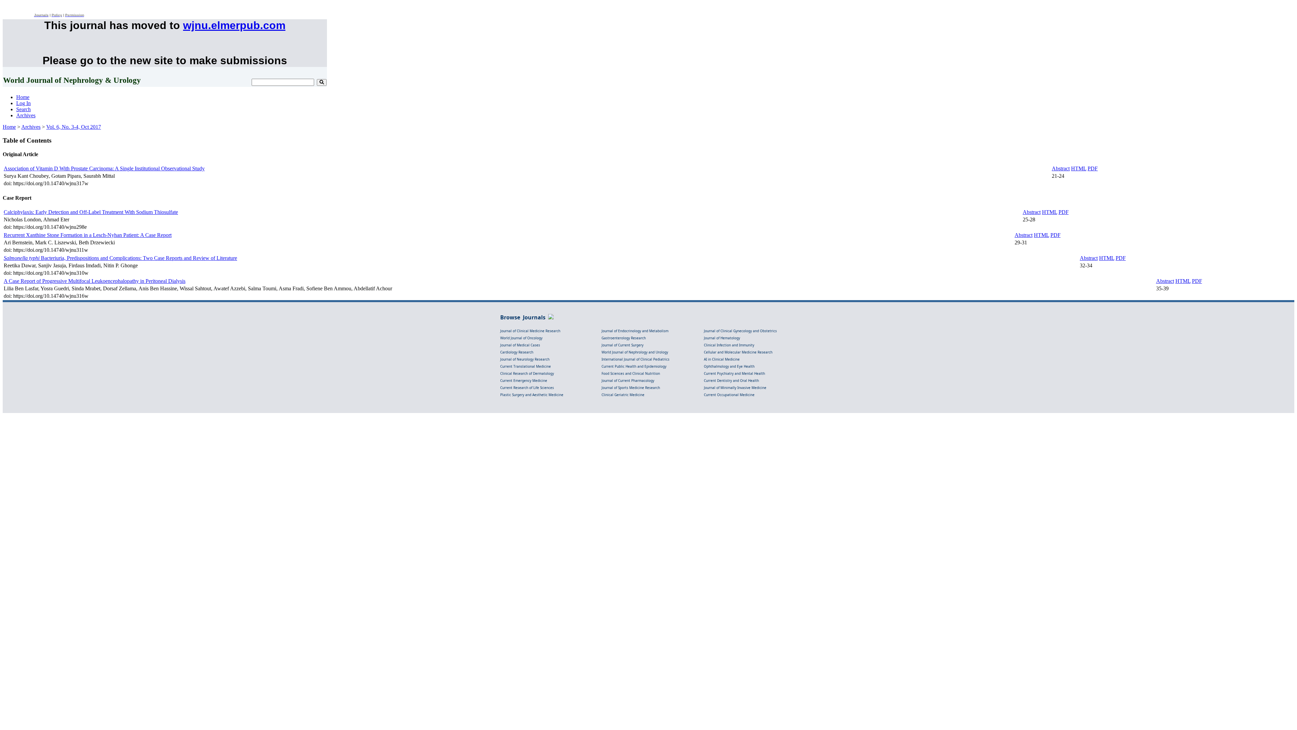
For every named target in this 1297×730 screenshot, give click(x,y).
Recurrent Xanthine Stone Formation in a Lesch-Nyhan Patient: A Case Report (88, 235)
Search (23, 109)
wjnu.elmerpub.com (234, 25)
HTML (1078, 168)
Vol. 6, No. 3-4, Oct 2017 (73, 127)
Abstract (1061, 168)
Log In (23, 103)
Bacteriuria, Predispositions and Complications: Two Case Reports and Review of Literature (120, 258)
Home (22, 97)
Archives (25, 115)
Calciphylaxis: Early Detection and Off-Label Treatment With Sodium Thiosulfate (91, 212)
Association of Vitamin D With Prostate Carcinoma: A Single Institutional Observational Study (104, 168)
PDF (1093, 168)
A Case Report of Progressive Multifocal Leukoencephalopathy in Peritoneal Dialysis (94, 281)
